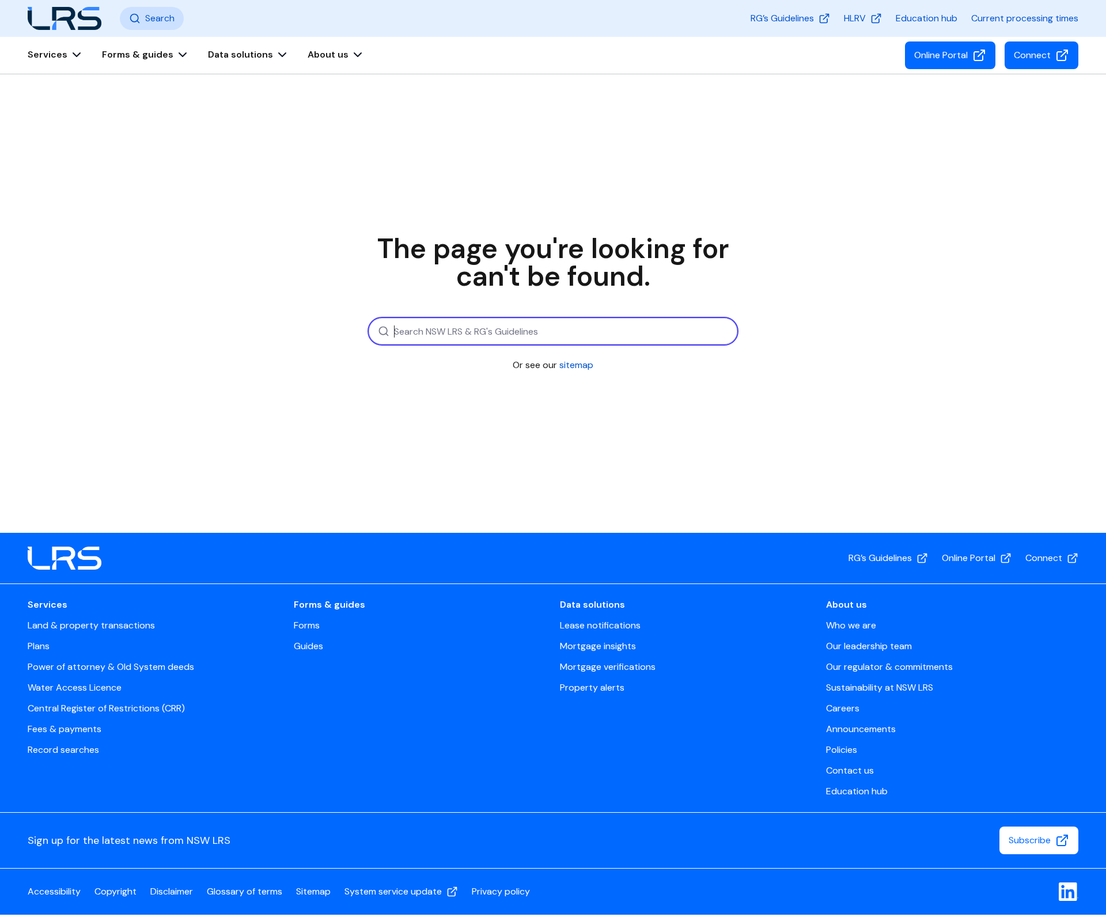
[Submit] (382, 331)
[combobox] (553, 331)
